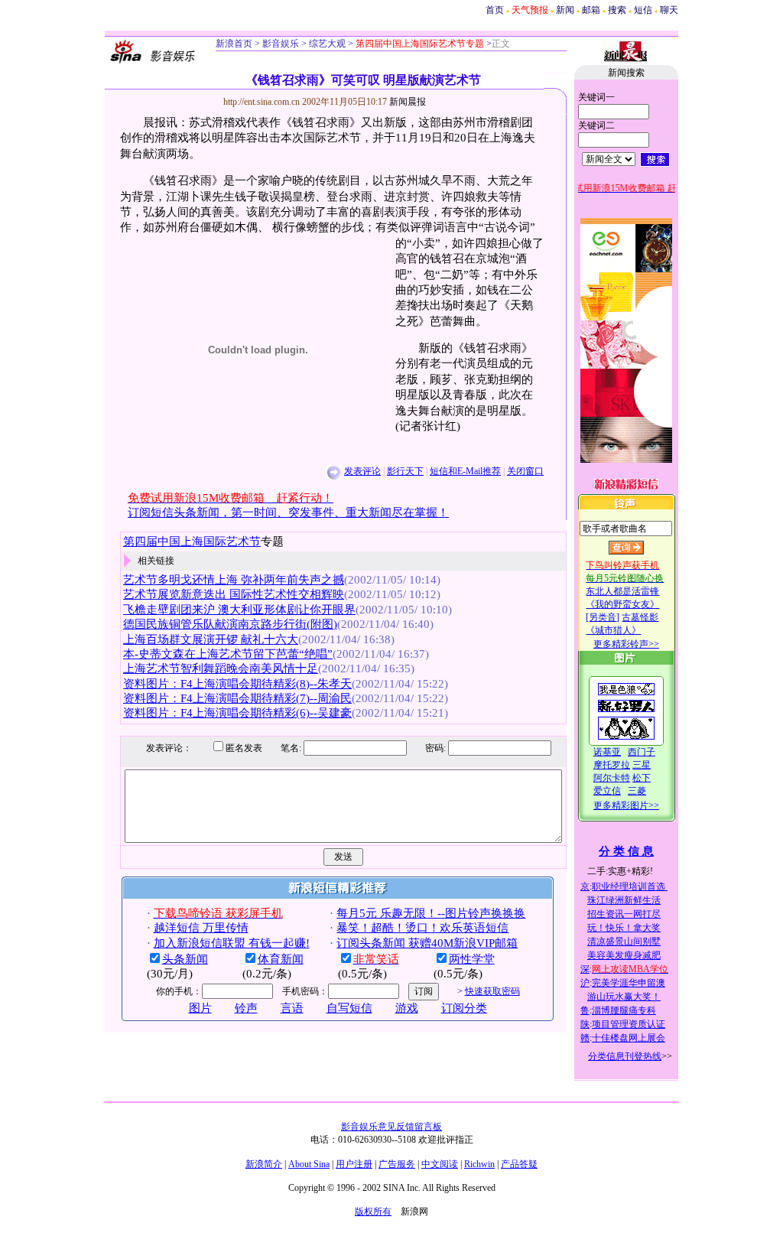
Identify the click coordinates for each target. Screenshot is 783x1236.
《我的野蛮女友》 (622, 604)
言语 (292, 1008)
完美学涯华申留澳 (628, 982)
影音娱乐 (280, 43)
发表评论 (362, 471)
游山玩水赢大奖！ (624, 996)
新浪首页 (234, 43)
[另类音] (602, 617)
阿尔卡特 (611, 777)
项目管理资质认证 (628, 1024)
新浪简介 (263, 1164)
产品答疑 (519, 1164)
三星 (641, 764)
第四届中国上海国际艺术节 (192, 541)
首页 (495, 10)
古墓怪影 (640, 617)
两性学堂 (472, 959)
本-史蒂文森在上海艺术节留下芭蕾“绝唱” (228, 654)
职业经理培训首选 (630, 886)
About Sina (309, 1164)
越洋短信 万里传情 (201, 928)
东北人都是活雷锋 (622, 591)
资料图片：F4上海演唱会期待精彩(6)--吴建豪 (237, 713)
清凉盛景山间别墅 (624, 941)
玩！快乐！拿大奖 (624, 927)
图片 (200, 1008)
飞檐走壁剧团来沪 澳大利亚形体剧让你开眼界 (239, 609)
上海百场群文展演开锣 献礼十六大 (210, 639)
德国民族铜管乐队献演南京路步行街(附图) (230, 624)
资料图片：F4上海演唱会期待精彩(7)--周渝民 (237, 698)
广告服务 (397, 1164)
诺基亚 (607, 751)
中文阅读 (439, 1164)
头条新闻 (185, 959)
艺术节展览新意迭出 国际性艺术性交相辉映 (233, 594)
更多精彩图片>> (626, 805)
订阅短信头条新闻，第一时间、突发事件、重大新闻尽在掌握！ (288, 512)
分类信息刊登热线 (624, 1056)
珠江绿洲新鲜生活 (624, 900)
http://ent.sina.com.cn (262, 101)
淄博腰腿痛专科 (624, 1010)
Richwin (479, 1164)
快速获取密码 (492, 991)
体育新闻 (281, 959)
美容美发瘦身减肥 (624, 955)
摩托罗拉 (611, 764)
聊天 (669, 10)
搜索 (617, 10)
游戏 (406, 1008)
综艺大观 (326, 43)
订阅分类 (464, 1008)
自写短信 (349, 1008)
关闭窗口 (525, 471)
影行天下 (405, 471)
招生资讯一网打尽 (624, 914)
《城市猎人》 (613, 630)
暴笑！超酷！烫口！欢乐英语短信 (422, 928)
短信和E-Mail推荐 (465, 471)
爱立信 (607, 791)
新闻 (565, 10)
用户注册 (354, 1164)
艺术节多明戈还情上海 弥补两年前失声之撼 (233, 580)
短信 (643, 10)
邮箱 (591, 10)
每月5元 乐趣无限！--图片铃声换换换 (430, 913)
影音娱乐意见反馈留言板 (391, 1126)
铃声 (246, 1008)
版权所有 (373, 1211)
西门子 (641, 751)
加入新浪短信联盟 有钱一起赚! (232, 943)
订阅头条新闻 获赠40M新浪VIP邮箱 (427, 943)
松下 (641, 777)
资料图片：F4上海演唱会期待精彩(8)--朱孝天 (237, 684)
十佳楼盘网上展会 (628, 1038)
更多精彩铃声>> (626, 644)
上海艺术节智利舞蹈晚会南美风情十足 (220, 668)
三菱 (637, 791)
